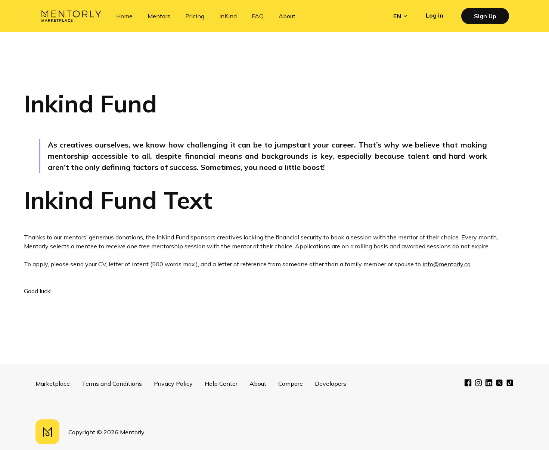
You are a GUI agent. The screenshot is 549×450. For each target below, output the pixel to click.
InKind (228, 16)
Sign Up (485, 16)
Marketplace (52, 383)
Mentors (159, 16)
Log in (434, 15)
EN (397, 16)
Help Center (221, 383)
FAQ (258, 16)
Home (124, 16)
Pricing (194, 16)
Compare (290, 383)
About (287, 16)
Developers (330, 383)
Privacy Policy (173, 383)
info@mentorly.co (446, 264)
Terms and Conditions (112, 383)
